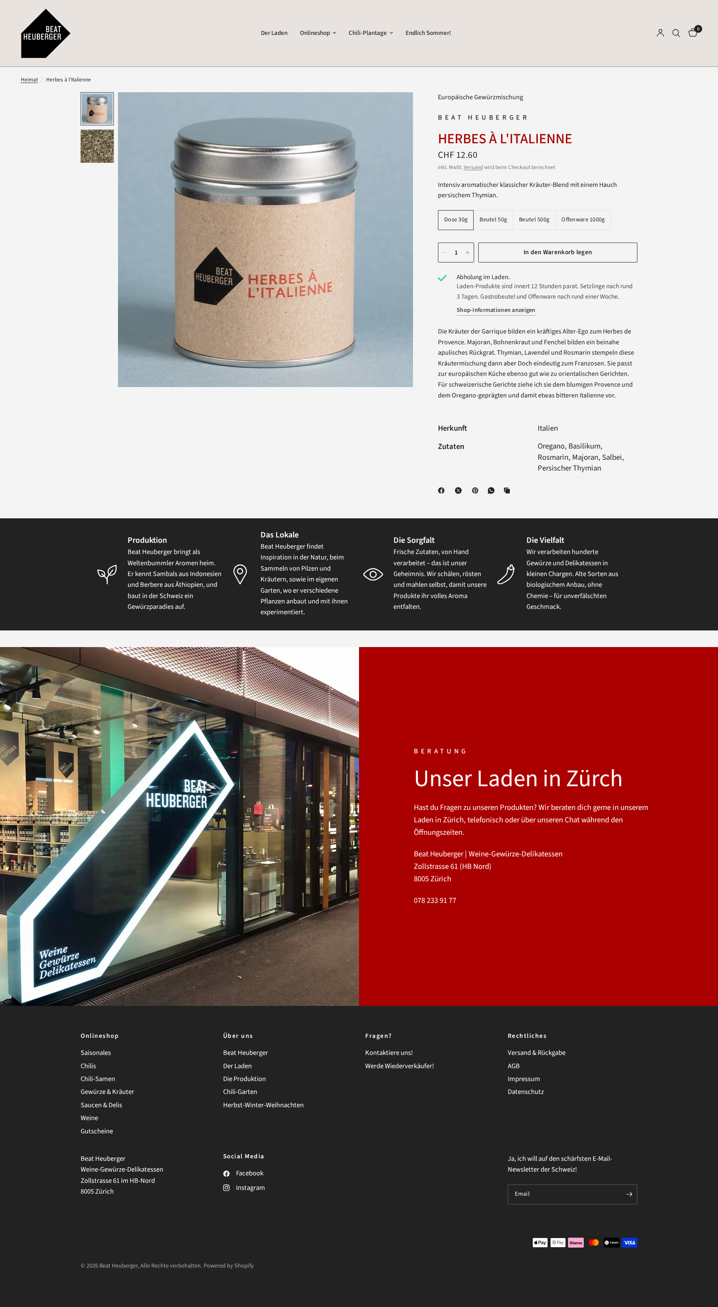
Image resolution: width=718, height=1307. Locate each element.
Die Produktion (244, 1079)
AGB (514, 1066)
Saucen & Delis (101, 1105)
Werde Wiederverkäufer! (399, 1066)
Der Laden (274, 33)
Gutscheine (97, 1131)
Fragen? (378, 1036)
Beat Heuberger (245, 1053)
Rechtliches (527, 1036)
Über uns (238, 1036)
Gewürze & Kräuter (107, 1092)
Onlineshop (315, 33)
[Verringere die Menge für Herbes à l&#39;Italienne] (444, 252)
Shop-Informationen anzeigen (496, 310)
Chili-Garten (240, 1092)
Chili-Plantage (368, 33)
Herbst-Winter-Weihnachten (263, 1105)
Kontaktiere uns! (389, 1053)
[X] (460, 490)
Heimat (29, 79)
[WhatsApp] (493, 490)
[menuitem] (274, 33)
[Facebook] (443, 490)
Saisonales (96, 1053)
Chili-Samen (98, 1079)
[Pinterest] (477, 490)
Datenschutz (526, 1092)
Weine (89, 1118)
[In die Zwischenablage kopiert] (509, 490)
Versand (473, 167)
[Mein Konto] (660, 33)
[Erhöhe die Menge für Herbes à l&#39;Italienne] (467, 252)
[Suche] (676, 33)
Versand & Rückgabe (537, 1053)
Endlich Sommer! (428, 33)
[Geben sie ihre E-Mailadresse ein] (629, 1194)
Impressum (524, 1079)
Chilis (88, 1066)
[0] (690, 33)
